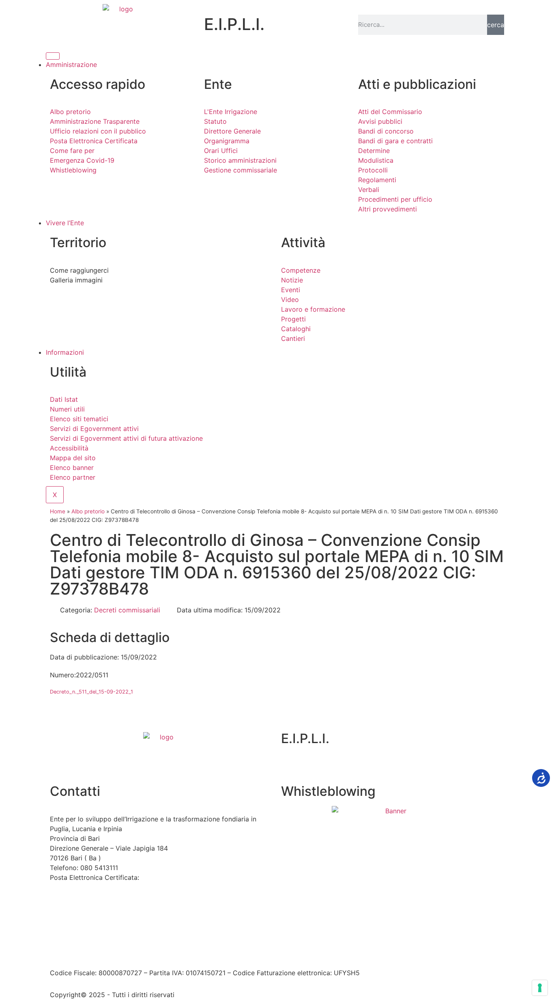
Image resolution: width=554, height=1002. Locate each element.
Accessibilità (121, 949)
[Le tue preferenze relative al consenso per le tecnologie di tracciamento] (540, 988)
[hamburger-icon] (53, 56)
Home (57, 511)
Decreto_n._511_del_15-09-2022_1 (91, 692)
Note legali (163, 949)
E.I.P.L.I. (305, 738)
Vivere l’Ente (65, 223)
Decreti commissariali (127, 610)
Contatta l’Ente (73, 949)
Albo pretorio (88, 511)
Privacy (196, 949)
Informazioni (65, 352)
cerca (495, 25)
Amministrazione (71, 64)
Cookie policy (236, 949)
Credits (274, 949)
